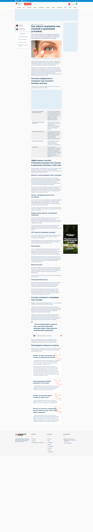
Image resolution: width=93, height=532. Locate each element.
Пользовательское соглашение (37, 442)
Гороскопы (48, 7)
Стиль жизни (41, 7)
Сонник (53, 7)
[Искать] (69, 4)
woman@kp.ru (69, 442)
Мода (24, 7)
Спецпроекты (59, 7)
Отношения (29, 7)
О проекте (34, 438)
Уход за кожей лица (41, 24)
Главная (32, 24)
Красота (19, 7)
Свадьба (35, 7)
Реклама (33, 440)
